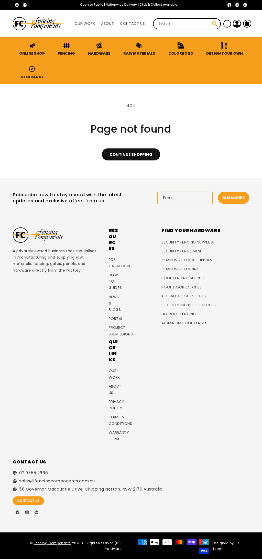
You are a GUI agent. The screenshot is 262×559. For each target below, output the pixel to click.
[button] (66, 49)
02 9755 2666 (33, 473)
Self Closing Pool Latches (188, 305)
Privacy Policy (116, 405)
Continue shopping (131, 154)
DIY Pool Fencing (178, 314)
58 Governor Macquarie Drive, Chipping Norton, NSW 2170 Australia (90, 489)
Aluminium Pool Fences (184, 322)
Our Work (114, 374)
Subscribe (234, 198)
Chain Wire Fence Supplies (186, 260)
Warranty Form (119, 435)
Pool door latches (181, 287)
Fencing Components (52, 543)
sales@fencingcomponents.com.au (57, 481)
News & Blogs (115, 303)
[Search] (214, 23)
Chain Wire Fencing (180, 269)
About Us (115, 389)
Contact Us (28, 500)
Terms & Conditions (120, 420)
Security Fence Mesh (181, 251)
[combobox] (187, 24)
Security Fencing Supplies (187, 242)
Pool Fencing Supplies (183, 278)
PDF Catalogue (120, 263)
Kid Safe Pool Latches (183, 296)
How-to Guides (115, 281)
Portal (116, 318)
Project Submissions (121, 330)
